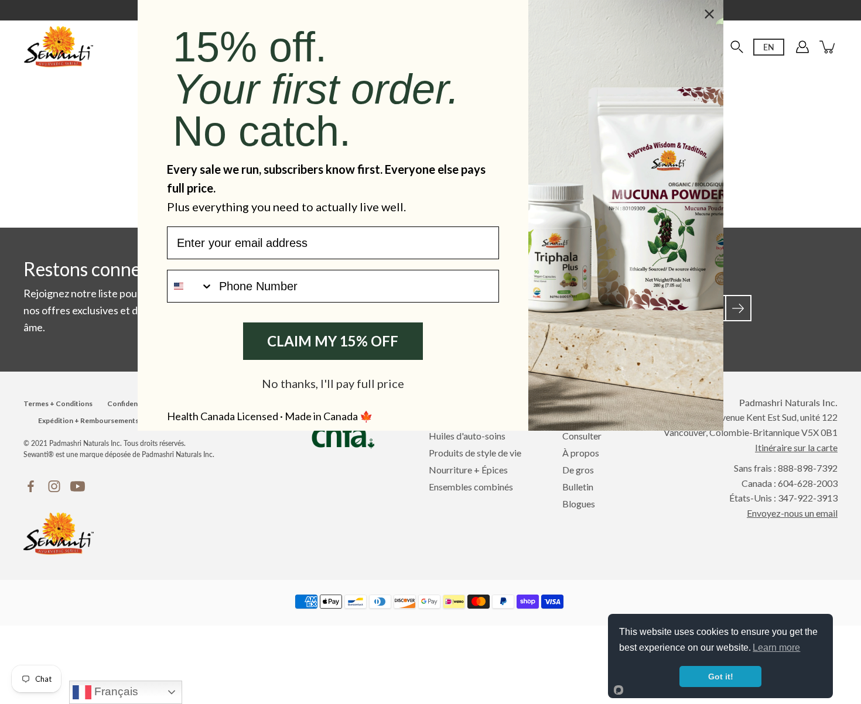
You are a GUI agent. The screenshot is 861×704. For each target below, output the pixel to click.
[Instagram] (54, 486)
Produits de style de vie (475, 452)
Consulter (582, 435)
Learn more (776, 648)
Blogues (578, 503)
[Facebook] (30, 486)
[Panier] (828, 46)
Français (114, 691)
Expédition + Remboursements (88, 420)
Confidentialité (131, 403)
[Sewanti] (58, 46)
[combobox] (190, 286)
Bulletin (577, 486)
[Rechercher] (736, 46)
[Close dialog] (709, 14)
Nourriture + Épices (468, 469)
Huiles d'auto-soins (467, 435)
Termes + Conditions (58, 403)
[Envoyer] (738, 308)
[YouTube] (77, 486)
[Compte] (802, 46)
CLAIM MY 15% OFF (332, 340)
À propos (580, 452)
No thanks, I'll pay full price (333, 383)
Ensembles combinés (471, 486)
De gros (578, 469)
